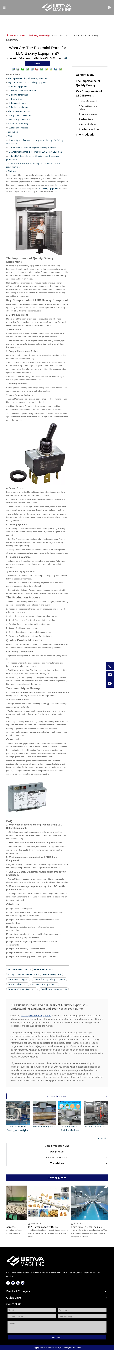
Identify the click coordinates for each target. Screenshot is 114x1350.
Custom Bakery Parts (17, 984)
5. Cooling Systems (17, 103)
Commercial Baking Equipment (22, 989)
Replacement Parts (42, 969)
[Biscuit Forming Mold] (44, 1113)
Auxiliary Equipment (57, 1096)
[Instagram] (22, 1283)
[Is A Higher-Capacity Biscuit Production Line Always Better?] (43, 1220)
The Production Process (19, 111)
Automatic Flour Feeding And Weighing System (18, 1128)
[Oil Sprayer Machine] (96, 1113)
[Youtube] (18, 1283)
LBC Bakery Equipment (47, 188)
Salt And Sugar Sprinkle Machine (70, 1128)
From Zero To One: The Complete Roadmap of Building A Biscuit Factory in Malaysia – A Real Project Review (80, 1226)
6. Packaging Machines (19, 107)
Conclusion (13, 132)
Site (67, 57)
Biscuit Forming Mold (44, 1126)
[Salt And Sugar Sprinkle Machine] (69, 1113)
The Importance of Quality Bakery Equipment (28, 78)
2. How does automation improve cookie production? (33, 147)
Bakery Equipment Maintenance (22, 974)
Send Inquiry (57, 1337)
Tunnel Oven (57, 1163)
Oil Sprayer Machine (95, 1126)
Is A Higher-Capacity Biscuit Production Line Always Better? (37, 1226)
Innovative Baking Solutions (44, 984)
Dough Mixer (57, 1151)
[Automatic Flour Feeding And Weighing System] (18, 1113)
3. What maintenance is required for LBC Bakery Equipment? (36, 151)
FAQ (10, 136)
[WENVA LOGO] (25, 1261)
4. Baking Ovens (16, 99)
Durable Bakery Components (54, 989)
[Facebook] (8, 1283)
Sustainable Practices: (19, 127)
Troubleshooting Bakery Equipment (49, 979)
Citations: (12, 171)
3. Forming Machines (18, 94)
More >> (102, 1138)
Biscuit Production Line (57, 1145)
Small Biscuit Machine (57, 1157)
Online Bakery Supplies (18, 979)
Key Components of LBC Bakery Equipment (27, 82)
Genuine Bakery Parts (51, 974)
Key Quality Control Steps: (20, 119)
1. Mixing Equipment (18, 86)
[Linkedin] (13, 1283)
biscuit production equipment (36, 1015)
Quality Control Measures (19, 115)
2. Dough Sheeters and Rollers (22, 90)
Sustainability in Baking (18, 123)
